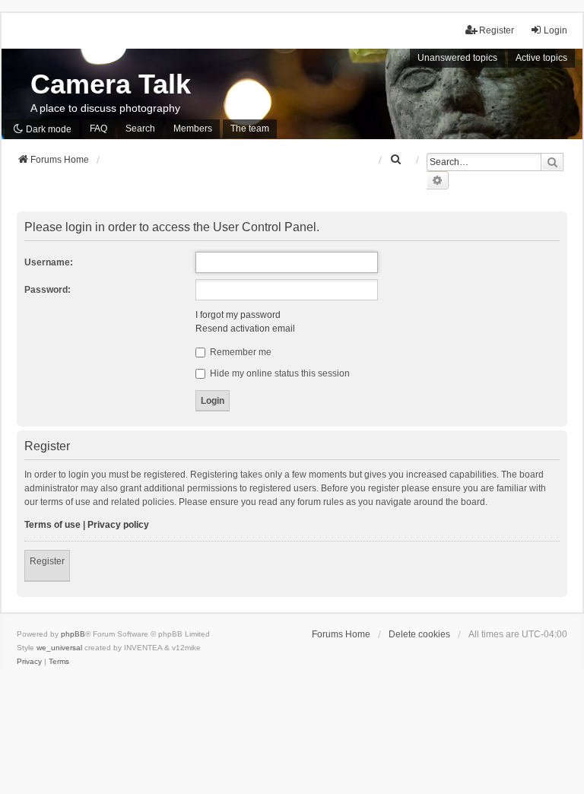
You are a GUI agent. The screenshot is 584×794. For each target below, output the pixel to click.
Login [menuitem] (555, 30)
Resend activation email (245, 328)
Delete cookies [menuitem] (419, 634)
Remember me (239, 352)
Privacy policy (118, 524)
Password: (47, 289)
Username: (48, 262)
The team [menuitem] (249, 128)
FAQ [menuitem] (98, 128)
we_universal (59, 647)
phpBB (73, 634)
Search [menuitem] (140, 128)
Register (47, 561)
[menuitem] (396, 160)
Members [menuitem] (192, 128)
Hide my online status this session (279, 373)
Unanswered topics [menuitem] (457, 57)
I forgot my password (238, 315)
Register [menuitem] (496, 30)
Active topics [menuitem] (541, 57)
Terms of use (52, 524)
